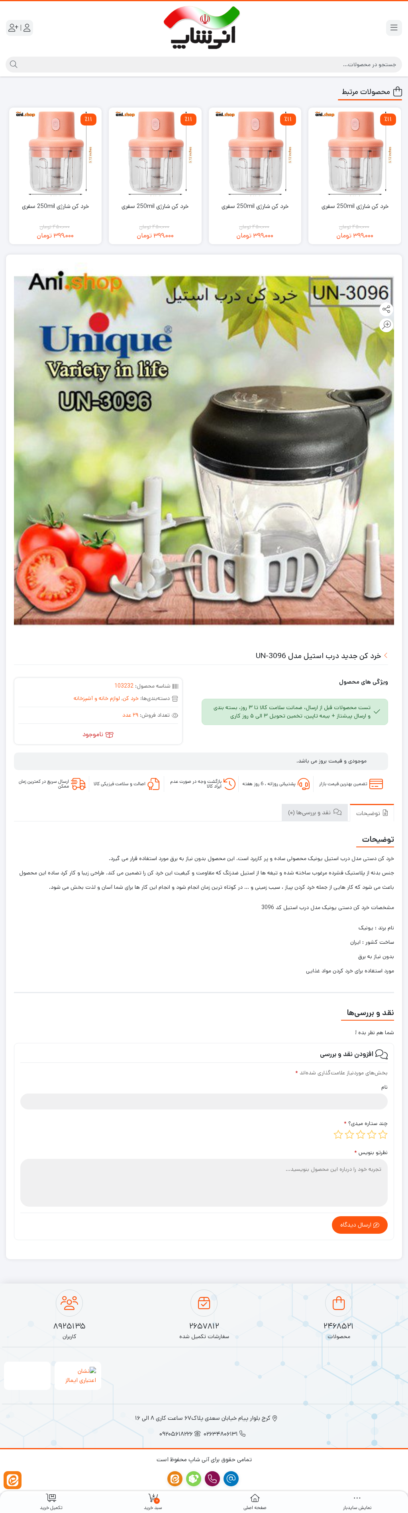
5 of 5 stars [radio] (338, 1134)
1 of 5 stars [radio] (383, 1134)
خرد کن (131, 698)
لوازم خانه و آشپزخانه (97, 698)
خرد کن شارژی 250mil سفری (355, 206)
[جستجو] (13, 65)
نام (384, 1087)
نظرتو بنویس (371, 1152)
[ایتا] (13, 1480)
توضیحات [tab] (369, 813)
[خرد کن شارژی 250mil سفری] (354, 154)
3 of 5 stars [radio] (360, 1134)
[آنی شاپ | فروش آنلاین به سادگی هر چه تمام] (204, 28)
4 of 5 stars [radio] (349, 1134)
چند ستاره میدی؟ (366, 1123)
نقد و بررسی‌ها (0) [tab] (310, 812)
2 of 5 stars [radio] (372, 1134)
